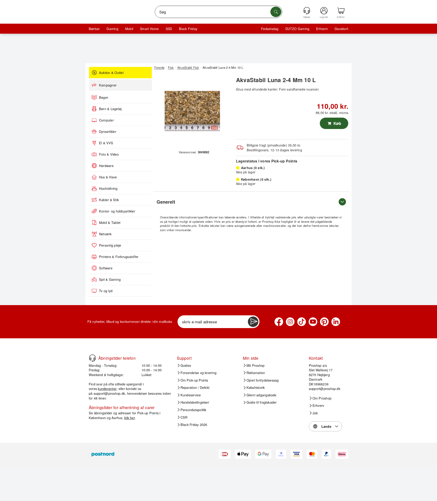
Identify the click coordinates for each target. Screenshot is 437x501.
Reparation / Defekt (195, 387)
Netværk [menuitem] (105, 234)
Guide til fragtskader (261, 402)
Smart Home (149, 28)
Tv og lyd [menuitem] (105, 290)
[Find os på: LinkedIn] (335, 321)
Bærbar (94, 28)
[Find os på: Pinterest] (324, 321)
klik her (129, 417)
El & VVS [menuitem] (106, 143)
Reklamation (255, 372)
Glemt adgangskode (261, 395)
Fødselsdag (269, 28)
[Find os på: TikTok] (301, 321)
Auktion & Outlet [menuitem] (111, 72)
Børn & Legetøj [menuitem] (110, 108)
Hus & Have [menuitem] (108, 177)
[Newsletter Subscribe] (253, 321)
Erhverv (322, 28)
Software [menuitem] (105, 268)
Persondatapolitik (193, 409)
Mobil (129, 28)
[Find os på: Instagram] (290, 321)
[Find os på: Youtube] (313, 321)
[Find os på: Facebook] (279, 321)
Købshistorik (255, 387)
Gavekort (341, 28)
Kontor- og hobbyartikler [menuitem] (117, 211)
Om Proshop (322, 398)
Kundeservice (190, 395)
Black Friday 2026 (193, 424)
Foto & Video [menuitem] (109, 154)
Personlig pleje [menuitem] (110, 245)
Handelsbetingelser (194, 402)
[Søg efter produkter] (275, 12)
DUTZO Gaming (297, 28)
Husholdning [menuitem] (108, 188)
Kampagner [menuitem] (108, 85)
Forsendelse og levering (198, 372)
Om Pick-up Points (194, 380)
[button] (192, 111)
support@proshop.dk (109, 393)
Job (315, 413)
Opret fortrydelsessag (262, 380)
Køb (336, 123)
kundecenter (107, 388)
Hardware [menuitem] (106, 165)
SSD (169, 28)
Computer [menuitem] (106, 120)
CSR (184, 417)
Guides (185, 365)
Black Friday (188, 28)
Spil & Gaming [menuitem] (110, 279)
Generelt (166, 201)
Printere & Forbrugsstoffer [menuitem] (118, 256)
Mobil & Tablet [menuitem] (109, 222)
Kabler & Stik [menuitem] (109, 199)
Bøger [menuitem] (103, 97)
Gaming (112, 28)
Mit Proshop (255, 365)
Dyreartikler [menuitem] (107, 131)
